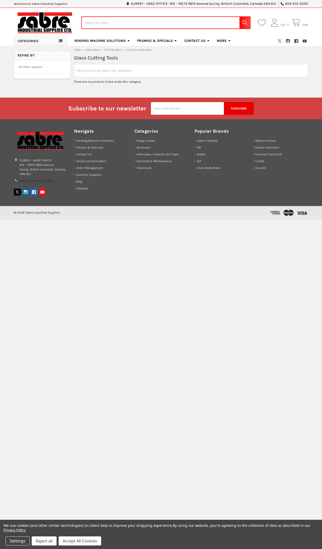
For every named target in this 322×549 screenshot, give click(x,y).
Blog (79, 181)
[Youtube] (304, 41)
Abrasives (143, 147)
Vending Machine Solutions (100, 41)
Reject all (44, 541)
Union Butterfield (208, 168)
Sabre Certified (207, 140)
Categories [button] (28, 41)
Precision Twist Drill (268, 154)
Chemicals (144, 168)
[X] (279, 41)
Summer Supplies (88, 175)
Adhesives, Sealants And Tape (158, 154)
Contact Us (195, 41)
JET (199, 161)
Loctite (259, 161)
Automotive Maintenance (154, 161)
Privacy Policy (14, 530)
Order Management (89, 168)
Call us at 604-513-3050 (36, 181)
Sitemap (82, 188)
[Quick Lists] (262, 23)
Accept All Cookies (80, 541)
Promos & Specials (155, 41)
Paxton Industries (267, 147)
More (222, 41)
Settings (17, 541)
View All (260, 168)
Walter (201, 154)
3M (199, 147)
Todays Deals (146, 140)
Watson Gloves (265, 140)
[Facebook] (296, 41)
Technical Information (91, 161)
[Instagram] (288, 41)
